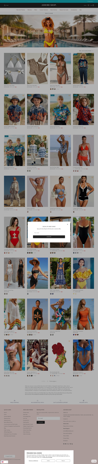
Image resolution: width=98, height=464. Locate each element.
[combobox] (4, 462)
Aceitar (48, 460)
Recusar (63, 460)
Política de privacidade (47, 457)
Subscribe (49, 236)
